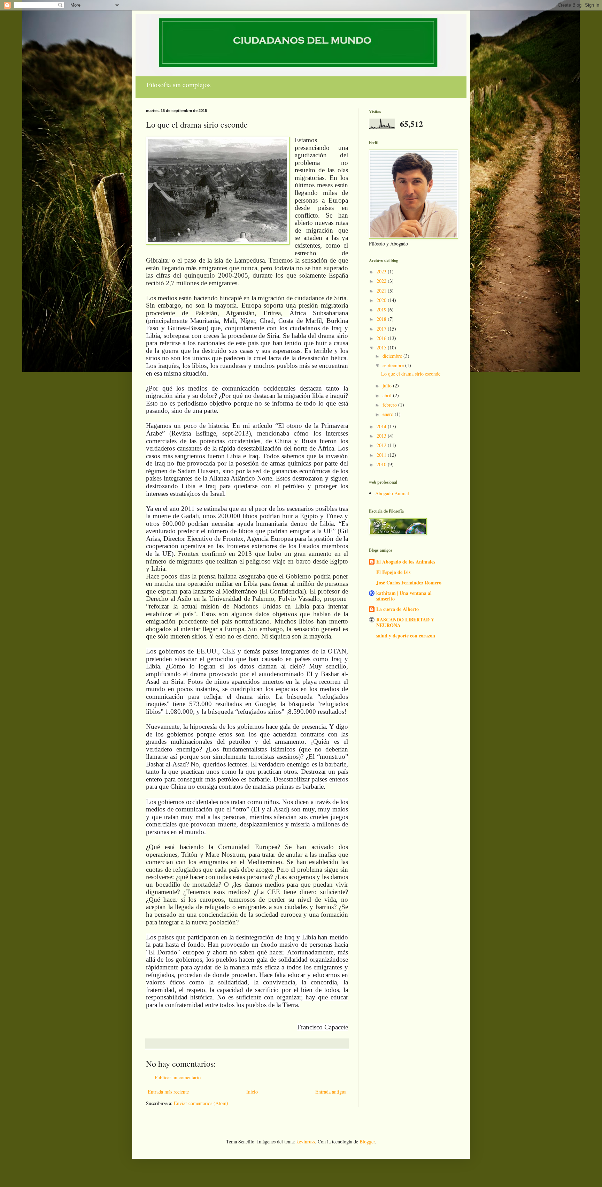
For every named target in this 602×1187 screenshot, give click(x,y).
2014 (382, 426)
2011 (382, 455)
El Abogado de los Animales (405, 561)
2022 (382, 281)
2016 (382, 338)
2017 (382, 328)
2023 (382, 271)
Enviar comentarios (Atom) (201, 1103)
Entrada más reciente (168, 1091)
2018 (382, 319)
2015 (382, 347)
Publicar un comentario (178, 1077)
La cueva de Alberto (397, 609)
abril (388, 395)
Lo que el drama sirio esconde (410, 373)
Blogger (367, 1141)
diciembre (393, 356)
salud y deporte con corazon (405, 635)
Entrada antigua (330, 1091)
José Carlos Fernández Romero (408, 582)
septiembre (394, 365)
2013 (382, 435)
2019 (382, 309)
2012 (382, 445)
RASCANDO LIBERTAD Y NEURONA (405, 622)
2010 (382, 464)
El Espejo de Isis (393, 572)
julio (388, 385)
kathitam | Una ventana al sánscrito (404, 595)
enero (389, 414)
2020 (382, 300)
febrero (390, 404)
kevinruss (305, 1141)
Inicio (252, 1091)
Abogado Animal (392, 493)
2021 (382, 290)
